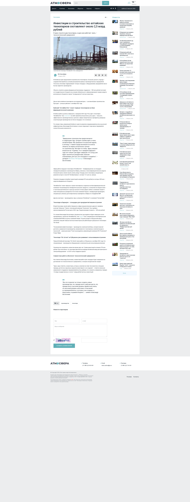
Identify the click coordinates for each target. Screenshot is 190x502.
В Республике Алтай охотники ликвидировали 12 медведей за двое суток (127, 94)
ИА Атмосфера (60, 3)
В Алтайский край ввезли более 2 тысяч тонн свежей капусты (127, 163)
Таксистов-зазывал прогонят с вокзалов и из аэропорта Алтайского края (127, 206)
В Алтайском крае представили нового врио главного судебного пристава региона (127, 136)
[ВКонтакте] (95, 75)
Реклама (129, 377)
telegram (111, 8)
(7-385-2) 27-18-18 (126, 365)
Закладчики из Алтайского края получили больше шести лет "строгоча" (127, 256)
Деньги (54, 8)
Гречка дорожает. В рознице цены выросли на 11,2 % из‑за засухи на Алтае (127, 73)
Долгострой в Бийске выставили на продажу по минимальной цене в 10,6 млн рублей (127, 236)
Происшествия (123, 37)
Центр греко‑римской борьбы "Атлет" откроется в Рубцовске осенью (127, 265)
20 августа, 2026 (129, 210)
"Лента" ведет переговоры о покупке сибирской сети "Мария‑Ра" (127, 145)
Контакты (136, 377)
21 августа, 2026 (129, 28)
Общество (80, 8)
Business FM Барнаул (76, 158)
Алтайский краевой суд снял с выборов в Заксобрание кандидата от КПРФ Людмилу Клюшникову (127, 44)
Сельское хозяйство (124, 166)
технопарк (75, 303)
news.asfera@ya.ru (107, 365)
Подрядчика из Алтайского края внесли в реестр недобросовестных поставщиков (127, 185)
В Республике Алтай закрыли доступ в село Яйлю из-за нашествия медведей (126, 63)
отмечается (67, 115)
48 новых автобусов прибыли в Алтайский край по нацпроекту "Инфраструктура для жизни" (127, 225)
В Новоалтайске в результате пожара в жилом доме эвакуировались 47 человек (126, 125)
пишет (81, 216)
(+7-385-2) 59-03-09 (87, 365)
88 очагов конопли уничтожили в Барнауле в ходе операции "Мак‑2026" (127, 215)
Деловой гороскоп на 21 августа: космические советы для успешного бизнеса (127, 196)
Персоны (89, 8)
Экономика (71, 8)
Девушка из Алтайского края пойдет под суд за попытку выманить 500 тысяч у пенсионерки (127, 104)
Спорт (121, 268)
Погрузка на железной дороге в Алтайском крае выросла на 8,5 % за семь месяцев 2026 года (127, 246)
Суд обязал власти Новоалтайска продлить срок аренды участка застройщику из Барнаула (127, 175)
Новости (116, 17)
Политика (62, 8)
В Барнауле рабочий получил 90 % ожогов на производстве (127, 54)
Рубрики (97, 8)
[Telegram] (102, 75)
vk (113, 8)
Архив (124, 273)
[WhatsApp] (105, 75)
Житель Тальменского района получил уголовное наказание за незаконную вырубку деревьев (127, 24)
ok (115, 8)
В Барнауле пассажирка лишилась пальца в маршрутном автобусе (126, 34)
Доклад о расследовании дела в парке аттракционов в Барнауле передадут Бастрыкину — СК (127, 83)
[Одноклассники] (99, 75)
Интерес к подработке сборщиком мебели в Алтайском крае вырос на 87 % (127, 114)
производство (65, 303)
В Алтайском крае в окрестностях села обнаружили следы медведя (125, 154)
